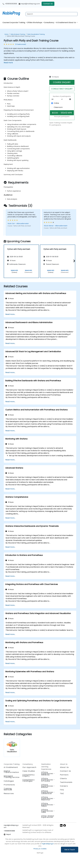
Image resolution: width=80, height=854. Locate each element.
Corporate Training (17, 22)
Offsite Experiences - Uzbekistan (48, 792)
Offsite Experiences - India (48, 810)
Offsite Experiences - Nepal (48, 804)
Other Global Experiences (47, 816)
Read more (8, 62)
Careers (64, 786)
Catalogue (9, 781)
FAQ (62, 790)
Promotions (9, 785)
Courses (5, 22)
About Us (72, 22)
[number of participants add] (71, 99)
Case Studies (28, 771)
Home (6, 34)
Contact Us (48, 3)
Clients (63, 778)
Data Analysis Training (18, 34)
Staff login (40, 853)
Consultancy (49, 22)
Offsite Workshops (35, 22)
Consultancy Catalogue (28, 780)
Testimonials (66, 782)
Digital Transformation (11, 771)
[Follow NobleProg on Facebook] (64, 825)
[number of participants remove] (53, 99)
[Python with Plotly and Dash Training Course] (13, 13)
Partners (64, 775)
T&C (62, 793)
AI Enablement (62, 22)
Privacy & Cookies (40, 849)
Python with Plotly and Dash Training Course (21, 36)
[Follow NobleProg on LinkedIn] (61, 825)
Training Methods (8, 789)
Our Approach (29, 767)
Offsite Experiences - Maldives (48, 773)
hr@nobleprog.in (48, 844)
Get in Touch (69, 849)
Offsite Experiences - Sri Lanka (48, 779)
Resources (9, 793)
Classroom (58, 107)
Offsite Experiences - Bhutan (48, 786)
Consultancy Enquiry (28, 775)
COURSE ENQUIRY (62, 82)
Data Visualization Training (36, 34)
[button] (73, 261)
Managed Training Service (11, 776)
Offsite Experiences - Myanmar (48, 798)
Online (56, 103)
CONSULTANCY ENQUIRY (62, 88)
